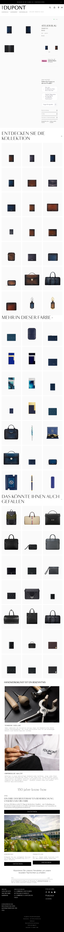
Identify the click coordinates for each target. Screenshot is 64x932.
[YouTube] (54, 892)
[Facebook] (46, 892)
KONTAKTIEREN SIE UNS (7, 904)
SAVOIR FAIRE (6, 893)
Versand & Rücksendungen (48, 117)
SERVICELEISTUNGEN (19, 889)
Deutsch (50, 895)
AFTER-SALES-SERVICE (21, 893)
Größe (43, 113)
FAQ (3, 910)
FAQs (16, 897)
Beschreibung (45, 110)
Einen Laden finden (53, 122)
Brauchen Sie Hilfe (45, 122)
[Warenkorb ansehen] (54, 7)
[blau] (47, 46)
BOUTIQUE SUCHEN (8, 906)
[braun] (57, 46)
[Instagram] (49, 892)
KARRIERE (5, 895)
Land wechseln (49, 898)
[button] (50, 7)
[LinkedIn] (51, 892)
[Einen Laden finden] (58, 7)
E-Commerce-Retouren (23, 891)
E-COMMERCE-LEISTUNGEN (23, 895)
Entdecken (32, 812)
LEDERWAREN (13, 11)
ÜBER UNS (4, 889)
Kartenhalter (23, 11)
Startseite (5, 11)
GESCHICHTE (6, 891)
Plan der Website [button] (32, 925)
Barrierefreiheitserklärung (32, 923)
